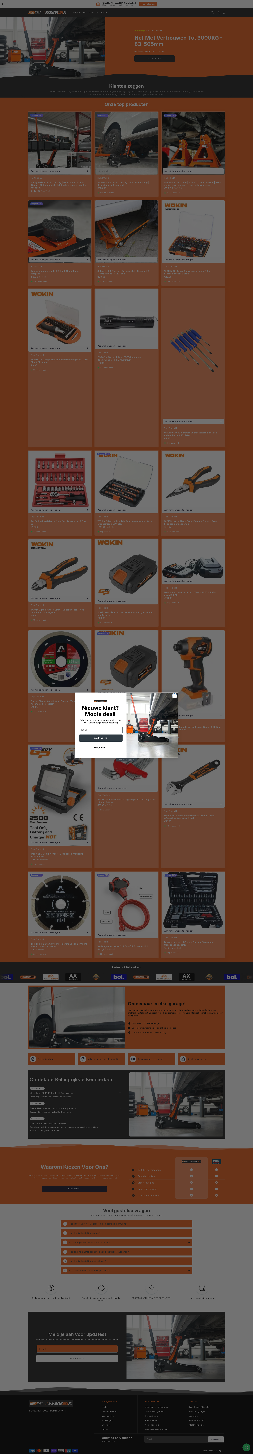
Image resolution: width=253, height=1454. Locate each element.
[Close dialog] (174, 696)
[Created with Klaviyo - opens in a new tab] (126, 759)
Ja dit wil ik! (101, 738)
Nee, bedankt (100, 747)
